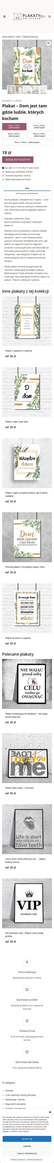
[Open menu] (4, 16)
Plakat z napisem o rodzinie (18, 350)
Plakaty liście (11, 100)
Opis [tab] (27, 188)
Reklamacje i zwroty (15, 1099)
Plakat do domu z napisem (18, 638)
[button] (50, 1112)
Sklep (18, 36)
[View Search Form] (49, 16)
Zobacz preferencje (27, 1153)
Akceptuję (27, 1139)
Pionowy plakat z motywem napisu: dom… (25, 566)
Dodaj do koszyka (17, 159)
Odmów (27, 1146)
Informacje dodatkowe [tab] (27, 193)
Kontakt (9, 1090)
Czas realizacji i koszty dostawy (21, 1095)
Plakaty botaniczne (30, 36)
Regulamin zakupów (15, 1104)
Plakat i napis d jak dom (16, 421)
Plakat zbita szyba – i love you (19, 787)
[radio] (14, 126)
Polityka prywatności (18, 1159)
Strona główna (8, 36)
